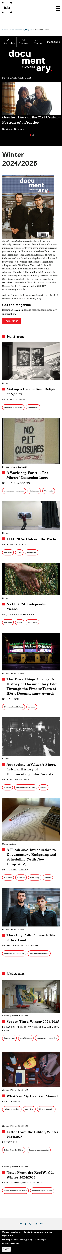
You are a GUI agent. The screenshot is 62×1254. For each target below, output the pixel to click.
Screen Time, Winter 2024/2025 (32, 1022)
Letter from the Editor (13, 1150)
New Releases (26, 1038)
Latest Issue (38, 41)
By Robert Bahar (15, 869)
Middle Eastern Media (39, 953)
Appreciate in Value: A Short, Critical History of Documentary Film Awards (31, 769)
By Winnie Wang (14, 544)
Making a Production (13, 407)
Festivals (8, 552)
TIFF (19, 552)
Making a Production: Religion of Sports (32, 391)
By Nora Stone (13, 399)
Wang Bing (31, 552)
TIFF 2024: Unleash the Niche (31, 539)
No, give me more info (10, 1243)
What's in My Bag (11, 1109)
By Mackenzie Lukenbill (21, 945)
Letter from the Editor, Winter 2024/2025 (32, 1134)
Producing (34, 877)
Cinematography (46, 1109)
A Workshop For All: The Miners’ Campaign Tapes (27, 475)
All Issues (23, 41)
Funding (21, 877)
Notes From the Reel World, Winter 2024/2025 (30, 1175)
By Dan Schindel (15, 699)
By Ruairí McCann (16, 483)
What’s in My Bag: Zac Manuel (32, 1096)
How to (48, 877)
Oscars (43, 787)
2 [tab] (33, 135)
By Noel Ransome (15, 779)
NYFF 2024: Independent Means (27, 606)
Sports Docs (33, 407)
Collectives (34, 491)
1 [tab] (30, 135)
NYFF (19, 622)
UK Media (48, 491)
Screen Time (9, 1038)
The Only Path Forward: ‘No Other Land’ (30, 937)
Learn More (11, 321)
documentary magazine (14, 491)
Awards (31, 707)
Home (4, 30)
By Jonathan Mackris (19, 614)
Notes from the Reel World (15, 1190)
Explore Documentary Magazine (21, 30)
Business (8, 877)
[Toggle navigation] (58, 7)
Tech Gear (29, 1109)
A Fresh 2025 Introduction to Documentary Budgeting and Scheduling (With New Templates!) (31, 857)
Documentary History (13, 707)
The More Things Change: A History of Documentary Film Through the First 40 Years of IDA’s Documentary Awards (32, 686)
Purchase (53, 41)
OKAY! (6, 1249)
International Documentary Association (7, 7)
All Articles (9, 41)
